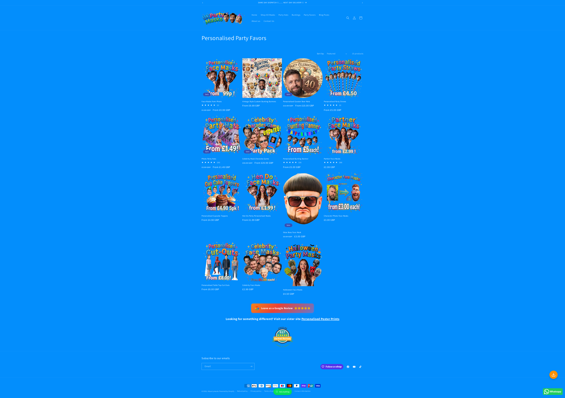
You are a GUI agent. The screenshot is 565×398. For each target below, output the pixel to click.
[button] (348, 18)
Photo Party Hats (209, 159)
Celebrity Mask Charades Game (255, 159)
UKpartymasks (213, 391)
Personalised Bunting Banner (295, 159)
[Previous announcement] (202, 3)
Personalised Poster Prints (320, 319)
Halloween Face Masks (292, 290)
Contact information (302, 391)
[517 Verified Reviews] (282, 348)
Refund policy (242, 391)
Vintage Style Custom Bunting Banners (259, 101)
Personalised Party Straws (335, 101)
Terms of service (270, 391)
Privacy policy (256, 391)
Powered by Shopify (226, 391)
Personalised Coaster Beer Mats (296, 101)
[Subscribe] (251, 366)
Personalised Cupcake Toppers (215, 216)
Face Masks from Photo (212, 101)
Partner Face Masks (332, 159)
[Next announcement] (362, 3)
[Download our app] (553, 375)
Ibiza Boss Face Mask (292, 232)
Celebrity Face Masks (251, 285)
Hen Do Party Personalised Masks (256, 216)
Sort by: (320, 53)
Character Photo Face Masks (336, 216)
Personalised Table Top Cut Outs (216, 285)
